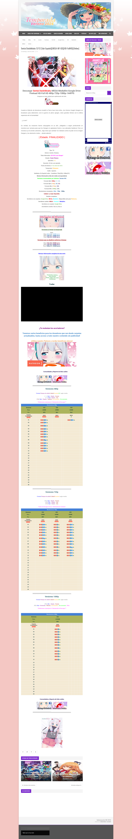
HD (68, 40)
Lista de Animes (47, 33)
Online (29, 43)
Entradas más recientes (29, 785)
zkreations (103, 821)
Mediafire (74, 40)
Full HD (53, 40)
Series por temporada (33, 33)
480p (29, 40)
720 (34, 40)
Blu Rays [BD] (92, 33)
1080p (23, 40)
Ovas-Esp (76, 33)
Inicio (23, 33)
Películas (84, 33)
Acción (40, 40)
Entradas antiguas (75, 785)
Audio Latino (68, 33)
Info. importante (103, 33)
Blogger (109, 821)
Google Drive (61, 40)
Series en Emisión (58, 33)
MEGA (23, 43)
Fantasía (46, 40)
